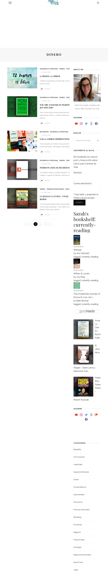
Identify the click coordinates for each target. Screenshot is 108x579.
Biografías (44, 132)
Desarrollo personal (49, 69)
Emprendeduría (79, 487)
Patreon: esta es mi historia (56, 167)
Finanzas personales (55, 189)
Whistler (77, 250)
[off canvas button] (10, 2)
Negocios (77, 532)
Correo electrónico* (82, 183)
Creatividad (77, 464)
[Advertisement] (54, 25)
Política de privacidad (83, 198)
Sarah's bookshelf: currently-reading (84, 221)
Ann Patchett (83, 253)
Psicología (77, 547)
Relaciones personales (82, 555)
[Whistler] (76, 239)
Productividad (78, 540)
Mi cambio (77, 525)
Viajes (75, 570)
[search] (98, 2)
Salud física (78, 562)
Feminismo (77, 502)
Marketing (77, 517)
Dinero (62, 69)
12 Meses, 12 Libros (50, 76)
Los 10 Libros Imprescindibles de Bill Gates (65, 139)
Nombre (77, 172)
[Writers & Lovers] (76, 263)
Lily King (81, 277)
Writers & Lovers (81, 273)
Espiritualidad (78, 495)
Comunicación (79, 457)
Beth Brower (83, 300)
